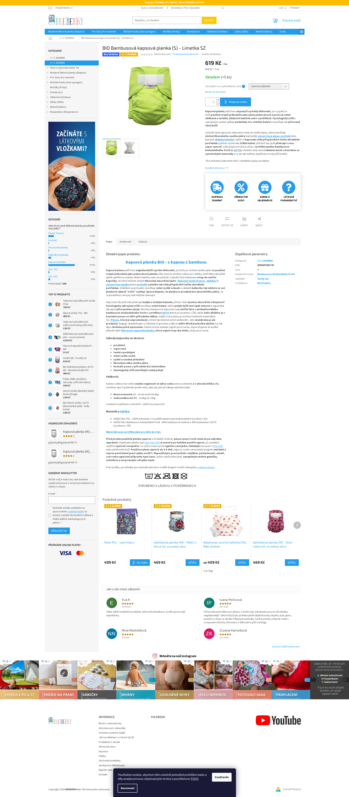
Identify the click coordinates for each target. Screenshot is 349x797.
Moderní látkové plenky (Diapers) (68, 73)
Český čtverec (56, 233)
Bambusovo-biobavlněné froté (276, 274)
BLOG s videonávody (152, 8)
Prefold (52, 240)
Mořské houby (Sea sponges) (66, 82)
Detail (193, 562)
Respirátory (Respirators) (64, 112)
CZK (281, 8)
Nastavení (127, 788)
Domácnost (56, 92)
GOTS (237, 150)
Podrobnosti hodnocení (185, 54)
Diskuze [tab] (143, 242)
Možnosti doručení (215, 92)
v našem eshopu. (206, 467)
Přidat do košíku (238, 101)
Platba (102, 756)
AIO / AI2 (53, 276)
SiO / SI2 (53, 269)
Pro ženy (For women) (62, 77)
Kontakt (103, 774)
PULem (115, 320)
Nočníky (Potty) (58, 87)
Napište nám (105, 770)
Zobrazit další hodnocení (285, 647)
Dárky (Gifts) (57, 102)
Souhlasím (222, 777)
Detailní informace (215, 168)
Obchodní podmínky (110, 761)
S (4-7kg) (208, 571)
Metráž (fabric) (58, 107)
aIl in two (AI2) (152, 443)
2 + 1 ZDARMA (57, 63)
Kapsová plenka (57, 262)
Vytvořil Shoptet (292, 789)
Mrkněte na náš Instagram (178, 656)
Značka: (211, 54)
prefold (286, 136)
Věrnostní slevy (107, 747)
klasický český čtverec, (192, 281)
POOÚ (194, 779)
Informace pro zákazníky (185, 8)
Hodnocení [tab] (125, 242)
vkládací (211, 281)
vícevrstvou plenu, (269, 136)
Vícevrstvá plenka (58, 247)
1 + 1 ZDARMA (57, 58)
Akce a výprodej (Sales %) (64, 68)
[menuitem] (66, 32)
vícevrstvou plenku (118, 285)
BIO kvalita (264, 283)
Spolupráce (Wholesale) (112, 765)
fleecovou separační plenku (137, 331)
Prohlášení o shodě (109, 742)
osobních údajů (75, 511)
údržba (124, 411)
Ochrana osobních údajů (112, 733)
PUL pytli (218, 446)
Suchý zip (263, 279)
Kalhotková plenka (58, 255)
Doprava (103, 751)
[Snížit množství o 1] (218, 104)
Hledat (209, 20)
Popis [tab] (109, 242)
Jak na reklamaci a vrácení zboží (116, 737)
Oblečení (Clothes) (60, 97)
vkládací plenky (224, 140)
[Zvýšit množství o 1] (218, 100)
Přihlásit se (59, 530)
